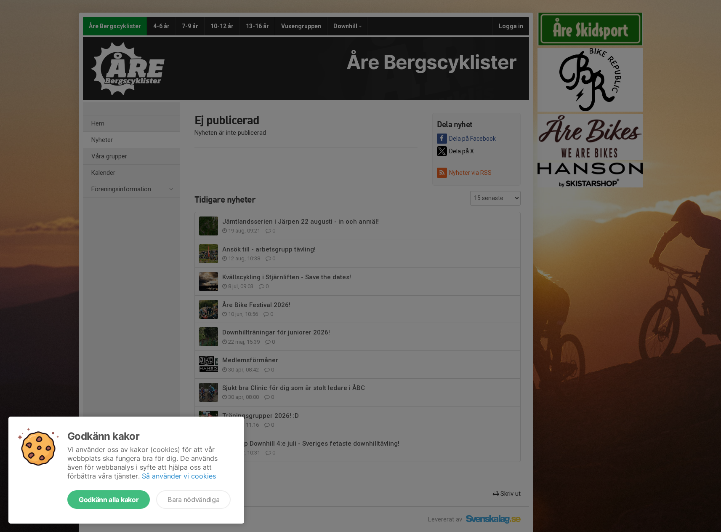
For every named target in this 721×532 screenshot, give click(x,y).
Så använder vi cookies (179, 476)
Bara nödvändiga (193, 499)
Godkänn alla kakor (108, 499)
